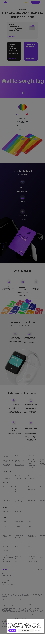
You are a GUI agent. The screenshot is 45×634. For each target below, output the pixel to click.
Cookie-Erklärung (37, 627)
